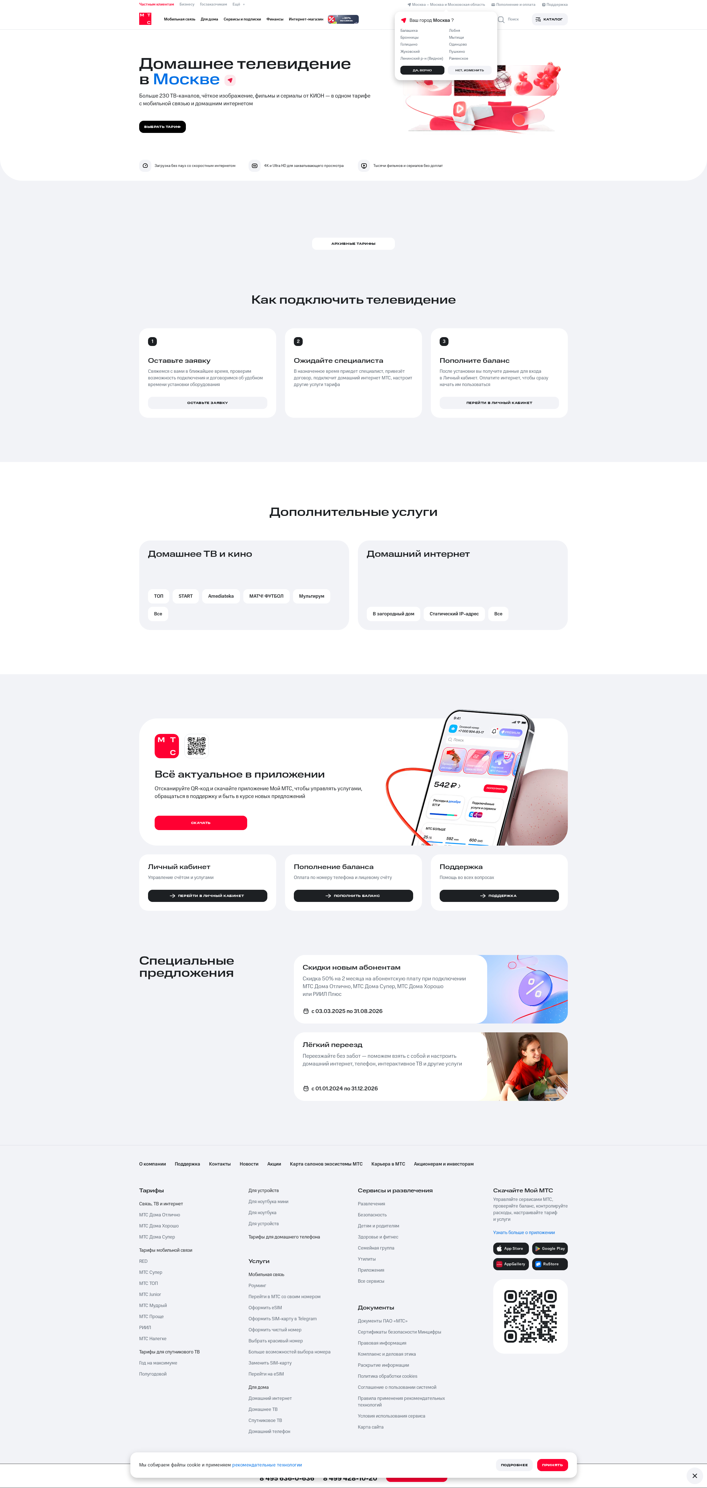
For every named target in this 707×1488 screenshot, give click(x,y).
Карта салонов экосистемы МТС (326, 1164)
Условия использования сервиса (391, 1416)
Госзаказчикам (213, 4)
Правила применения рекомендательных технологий (401, 1401)
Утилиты (367, 1259)
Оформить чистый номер (275, 1330)
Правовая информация (382, 1343)
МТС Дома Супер (157, 1237)
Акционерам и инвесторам (444, 1164)
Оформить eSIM (265, 1308)
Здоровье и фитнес (378, 1237)
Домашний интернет (270, 1398)
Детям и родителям (378, 1226)
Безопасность (372, 1215)
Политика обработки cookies (387, 1376)
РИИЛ (145, 1327)
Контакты (220, 1164)
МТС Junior (150, 1294)
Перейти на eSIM (266, 1374)
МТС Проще (151, 1316)
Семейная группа (376, 1248)
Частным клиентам (156, 4)
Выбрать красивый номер (276, 1341)
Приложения (371, 1270)
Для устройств (264, 1190)
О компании (152, 1164)
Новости (249, 1164)
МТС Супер (150, 1272)
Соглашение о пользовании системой (397, 1387)
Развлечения (371, 1204)
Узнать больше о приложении (524, 1232)
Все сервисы (371, 1281)
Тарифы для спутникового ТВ (169, 1352)
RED (143, 1261)
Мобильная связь (266, 1274)
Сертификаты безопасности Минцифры (399, 1332)
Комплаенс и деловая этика (387, 1354)
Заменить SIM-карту (270, 1363)
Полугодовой (153, 1374)
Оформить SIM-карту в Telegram (283, 1319)
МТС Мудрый (153, 1305)
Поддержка (187, 1164)
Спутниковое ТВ (265, 1420)
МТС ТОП (148, 1283)
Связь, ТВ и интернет (161, 1204)
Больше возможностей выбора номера (290, 1352)
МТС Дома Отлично (159, 1215)
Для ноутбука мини (268, 1201)
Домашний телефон (269, 1431)
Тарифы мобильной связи (165, 1250)
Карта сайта (371, 1427)
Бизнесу (187, 4)
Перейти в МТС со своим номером (285, 1296)
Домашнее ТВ (263, 1409)
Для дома (259, 1387)
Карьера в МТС (388, 1164)
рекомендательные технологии (267, 1465)
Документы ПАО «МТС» (383, 1321)
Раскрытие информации (383, 1365)
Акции (274, 1164)
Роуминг (257, 1285)
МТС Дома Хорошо (159, 1226)
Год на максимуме (158, 1363)
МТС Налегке (153, 1338)
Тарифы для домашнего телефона (284, 1237)
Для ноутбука (262, 1212)
